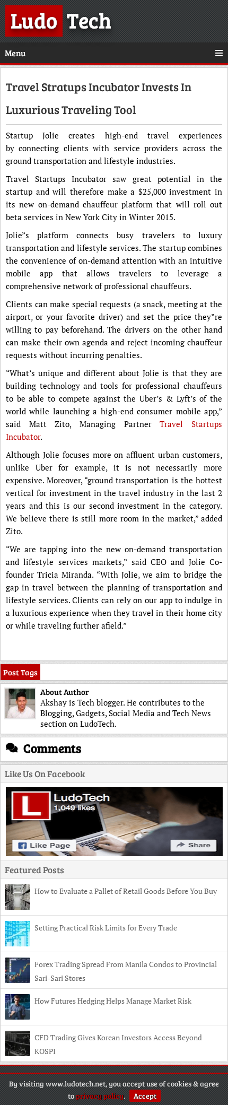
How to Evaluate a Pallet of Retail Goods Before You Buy (125, 891)
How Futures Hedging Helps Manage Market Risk (112, 1001)
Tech (61, 19)
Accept (145, 1096)
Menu (15, 52)
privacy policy (100, 1096)
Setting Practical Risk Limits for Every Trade (105, 928)
